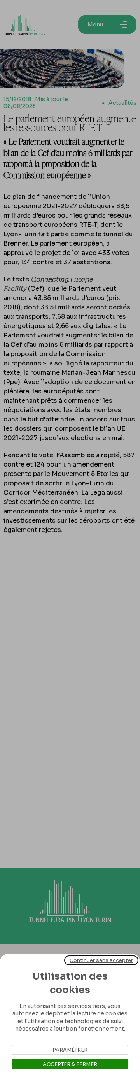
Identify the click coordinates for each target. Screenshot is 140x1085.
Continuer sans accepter (101, 960)
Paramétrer (70, 1049)
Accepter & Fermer (70, 1064)
